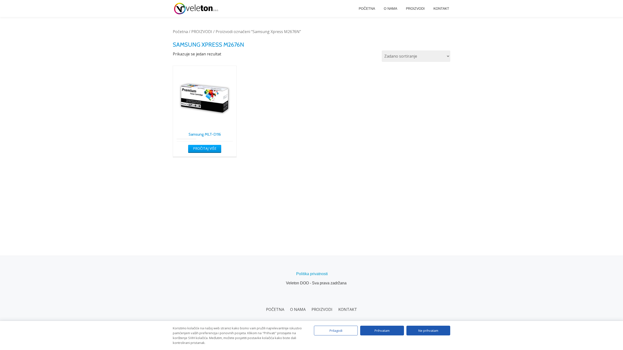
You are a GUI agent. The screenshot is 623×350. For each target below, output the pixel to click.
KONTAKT (441, 8)
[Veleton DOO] (197, 8)
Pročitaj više (204, 148)
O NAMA (390, 8)
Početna (180, 31)
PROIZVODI (415, 8)
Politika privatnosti (312, 274)
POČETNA (367, 8)
